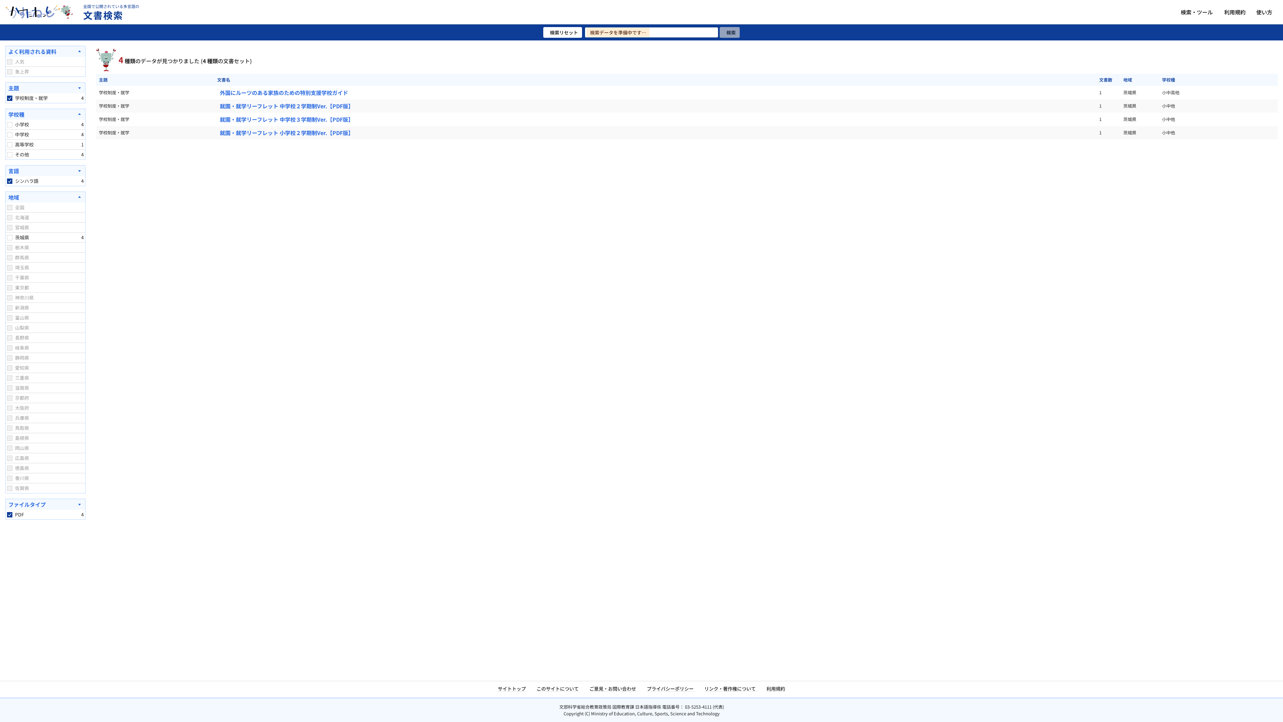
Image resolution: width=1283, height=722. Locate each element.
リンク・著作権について (730, 688)
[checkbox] (9, 62)
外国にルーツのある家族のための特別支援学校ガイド (284, 93)
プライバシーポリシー (670, 688)
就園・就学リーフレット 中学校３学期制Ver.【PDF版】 (286, 119)
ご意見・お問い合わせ (612, 688)
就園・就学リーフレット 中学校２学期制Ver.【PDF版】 (286, 106)
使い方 (1264, 12)
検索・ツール (1197, 12)
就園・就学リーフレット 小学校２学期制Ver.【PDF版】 (286, 133)
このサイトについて (558, 688)
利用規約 (1235, 12)
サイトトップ (512, 688)
